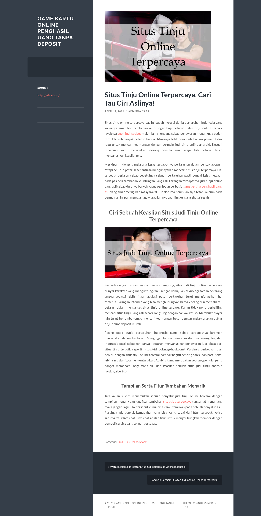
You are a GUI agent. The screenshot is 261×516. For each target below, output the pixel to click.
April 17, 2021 (114, 111)
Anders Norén (206, 503)
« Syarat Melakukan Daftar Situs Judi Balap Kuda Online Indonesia (147, 466)
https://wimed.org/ (48, 95)
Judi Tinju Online (128, 441)
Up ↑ (186, 507)
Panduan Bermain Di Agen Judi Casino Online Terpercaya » (185, 479)
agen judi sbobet (129, 133)
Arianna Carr (138, 111)
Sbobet (143, 441)
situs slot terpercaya (177, 401)
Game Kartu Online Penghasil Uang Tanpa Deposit (55, 31)
